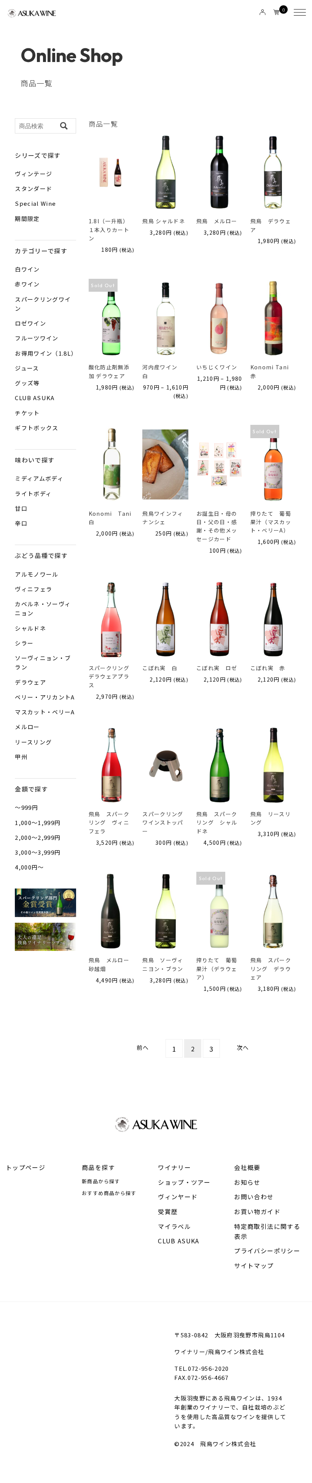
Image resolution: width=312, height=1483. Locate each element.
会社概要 (247, 1167)
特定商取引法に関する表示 (267, 1231)
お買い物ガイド (257, 1211)
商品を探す (98, 1167)
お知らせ (247, 1182)
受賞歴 (168, 1211)
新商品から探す (101, 1181)
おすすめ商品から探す (109, 1193)
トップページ (25, 1167)
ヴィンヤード (177, 1196)
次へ (243, 1047)
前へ (143, 1047)
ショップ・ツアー (184, 1182)
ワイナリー (174, 1167)
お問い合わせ (254, 1196)
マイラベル (174, 1226)
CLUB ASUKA (178, 1240)
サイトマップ (254, 1265)
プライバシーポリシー (267, 1250)
